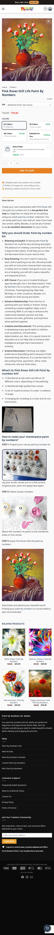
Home (4, 87)
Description (8, 200)
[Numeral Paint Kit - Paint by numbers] (27, 9)
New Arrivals (7, 751)
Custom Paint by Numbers (13, 763)
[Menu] (4, 9)
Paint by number (41, 233)
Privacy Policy (8, 802)
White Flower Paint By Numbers (13, 660)
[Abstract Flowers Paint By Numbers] (40, 642)
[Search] (45, 9)
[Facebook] (22, 877)
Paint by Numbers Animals (13, 757)
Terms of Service (9, 808)
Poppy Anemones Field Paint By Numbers (40, 701)
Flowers (13, 87)
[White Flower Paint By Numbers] (14, 642)
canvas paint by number (35, 444)
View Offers (34, 2)
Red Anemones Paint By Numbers (14, 701)
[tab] (27, 200)
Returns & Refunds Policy (13, 791)
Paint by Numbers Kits (12, 746)
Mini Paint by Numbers (12, 768)
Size (3, 105)
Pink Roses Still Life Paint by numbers (26, 372)
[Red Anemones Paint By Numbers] (14, 683)
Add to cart (27, 170)
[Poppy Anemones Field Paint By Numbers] (40, 683)
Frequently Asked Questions (14, 785)
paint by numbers (24, 608)
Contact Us (6, 796)
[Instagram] (27, 877)
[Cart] (50, 9)
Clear (49, 99)
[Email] (31, 877)
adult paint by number (23, 217)
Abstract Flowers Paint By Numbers (40, 660)
